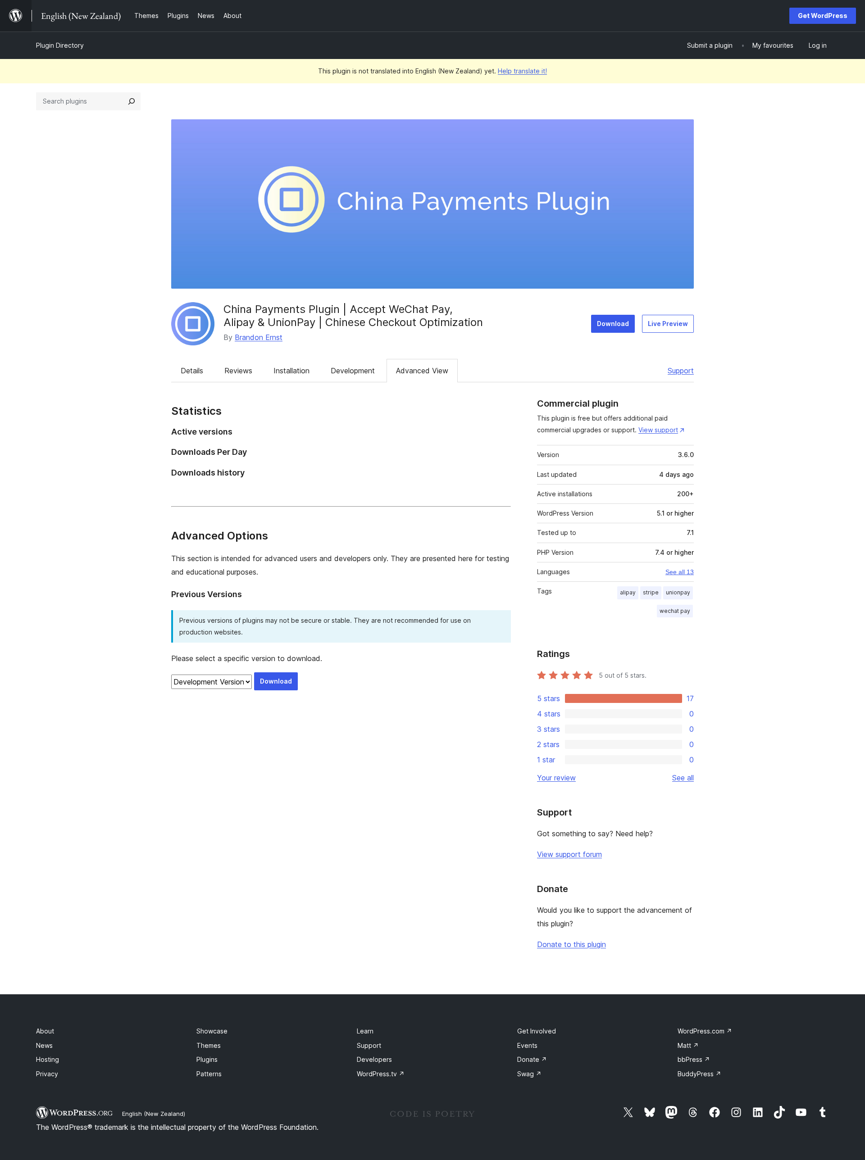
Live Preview (668, 323)
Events (527, 1045)
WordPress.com (705, 1031)
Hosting (47, 1059)
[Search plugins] (132, 101)
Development (353, 370)
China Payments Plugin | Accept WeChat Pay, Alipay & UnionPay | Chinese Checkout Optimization (353, 316)
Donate (532, 1059)
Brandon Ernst (258, 337)
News (44, 1045)
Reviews (238, 370)
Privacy (47, 1074)
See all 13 (679, 571)
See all (683, 777)
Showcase (212, 1031)
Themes (208, 1045)
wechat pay (675, 610)
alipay (628, 592)
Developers (374, 1059)
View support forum (569, 854)
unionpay (678, 592)
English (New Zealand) (153, 1113)
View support (658, 430)
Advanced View (422, 370)
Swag (529, 1074)
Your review (556, 777)
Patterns (209, 1074)
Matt (688, 1045)
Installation (291, 370)
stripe (651, 592)
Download (613, 323)
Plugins (207, 1059)
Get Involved (536, 1031)
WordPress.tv (381, 1074)
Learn (365, 1031)
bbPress (694, 1059)
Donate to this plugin (571, 944)
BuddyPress (699, 1074)
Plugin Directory (60, 45)
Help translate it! (522, 71)
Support (681, 370)
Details (192, 370)
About (45, 1031)
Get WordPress (822, 15)
